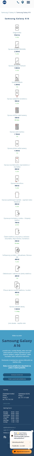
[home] (4, 2)
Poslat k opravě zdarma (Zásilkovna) (17, 379)
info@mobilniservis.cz (9, 427)
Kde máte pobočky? (18, 442)
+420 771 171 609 (8, 430)
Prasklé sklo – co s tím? (18, 446)
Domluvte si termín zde (17, 375)
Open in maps (6, 403)
